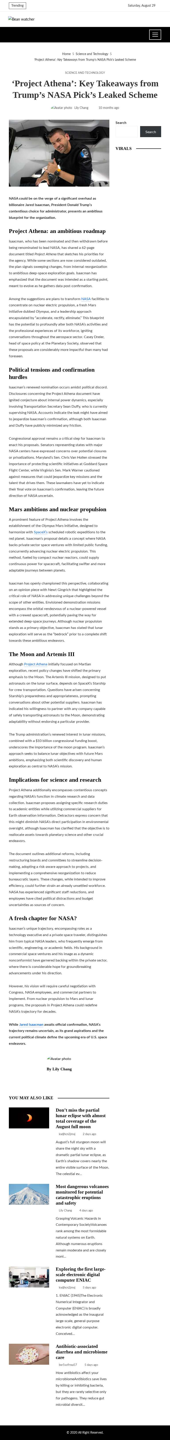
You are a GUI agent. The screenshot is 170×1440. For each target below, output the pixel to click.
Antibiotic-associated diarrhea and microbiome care (81, 1352)
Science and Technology (85, 73)
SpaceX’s (41, 532)
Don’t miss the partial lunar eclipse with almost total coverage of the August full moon (81, 1118)
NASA (86, 299)
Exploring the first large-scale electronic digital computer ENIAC (81, 1274)
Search (121, 123)
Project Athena (35, 664)
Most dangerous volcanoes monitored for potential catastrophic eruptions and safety (82, 1194)
